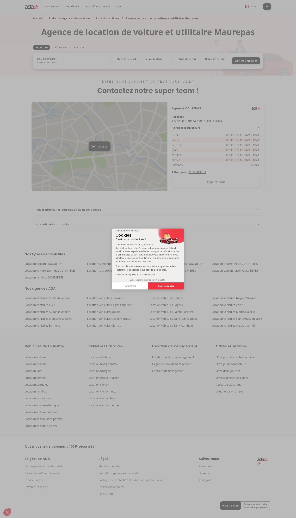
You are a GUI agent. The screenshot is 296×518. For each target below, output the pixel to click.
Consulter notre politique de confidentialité (135, 275)
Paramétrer (130, 285)
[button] (7, 512)
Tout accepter (166, 285)
